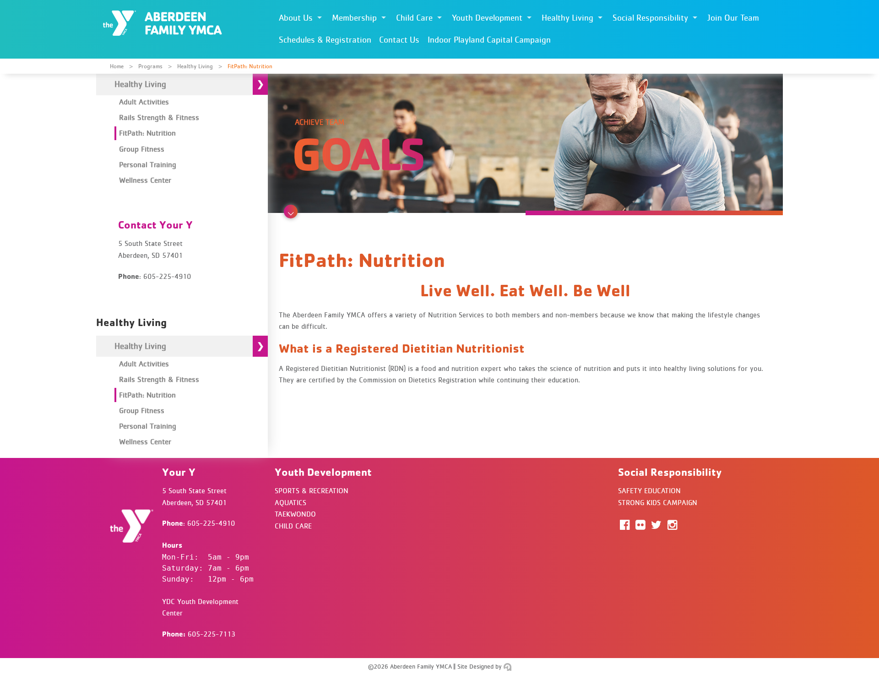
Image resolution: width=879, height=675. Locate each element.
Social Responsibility (650, 17)
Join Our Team (733, 17)
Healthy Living (567, 17)
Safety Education (649, 490)
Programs (150, 66)
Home (117, 66)
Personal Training (147, 164)
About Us (296, 17)
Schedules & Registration (325, 39)
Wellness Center (145, 180)
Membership (354, 17)
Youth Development (487, 17)
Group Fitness (141, 148)
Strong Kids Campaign (657, 502)
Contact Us (399, 39)
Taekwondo (295, 514)
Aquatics (290, 502)
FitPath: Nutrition (147, 132)
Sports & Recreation (311, 490)
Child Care (414, 17)
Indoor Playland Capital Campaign (489, 39)
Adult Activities (144, 101)
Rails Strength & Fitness (159, 117)
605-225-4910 (211, 523)
